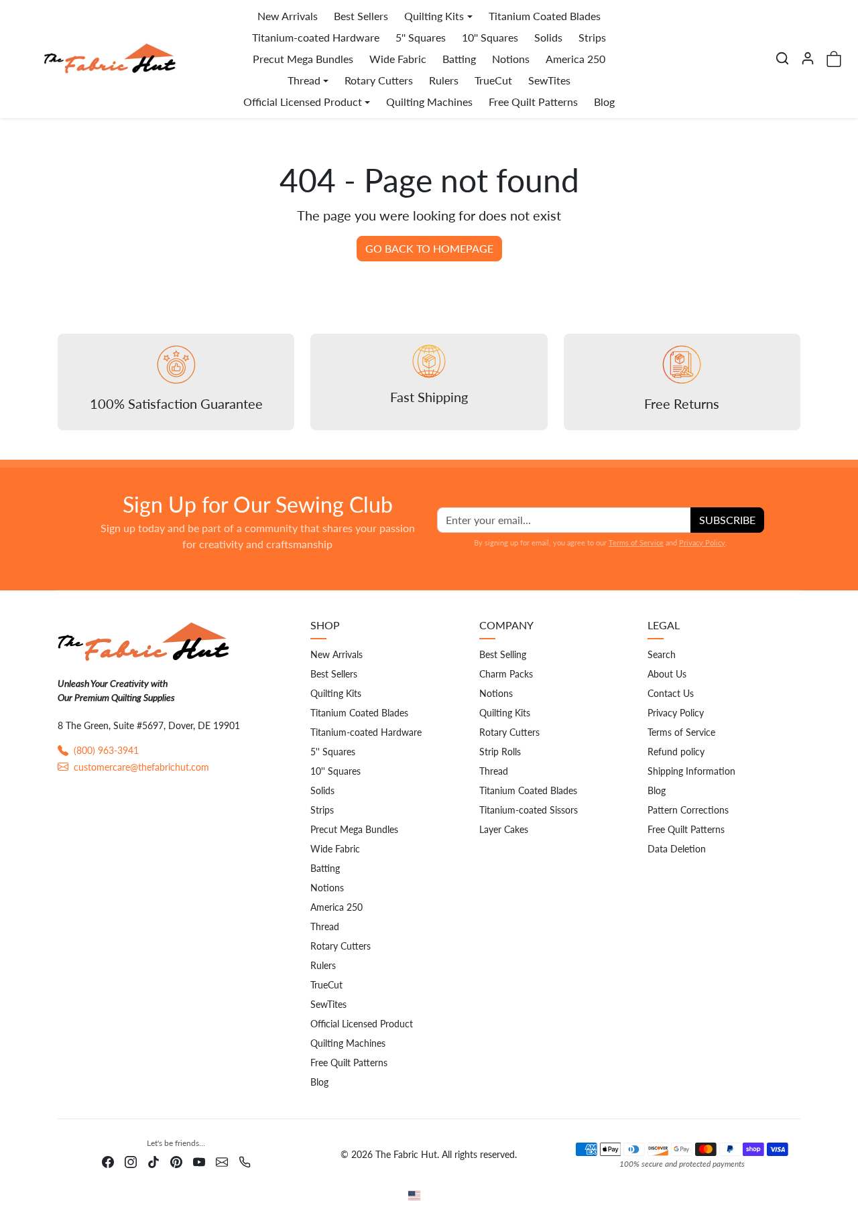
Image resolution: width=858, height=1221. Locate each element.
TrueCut (493, 80)
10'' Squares (490, 37)
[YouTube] (199, 1160)
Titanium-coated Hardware (315, 37)
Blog (604, 101)
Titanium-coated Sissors (528, 810)
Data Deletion (677, 848)
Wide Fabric (397, 58)
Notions (511, 58)
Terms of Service (636, 542)
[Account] (807, 58)
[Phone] (244, 1160)
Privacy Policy (702, 542)
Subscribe (727, 519)
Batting (459, 58)
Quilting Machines (429, 101)
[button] (782, 58)
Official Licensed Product (361, 1023)
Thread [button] (304, 80)
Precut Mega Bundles (303, 58)
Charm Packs (506, 674)
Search (662, 654)
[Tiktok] (153, 1160)
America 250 (575, 58)
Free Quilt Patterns (533, 101)
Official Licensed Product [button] (302, 101)
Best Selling (502, 654)
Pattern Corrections (688, 810)
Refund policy (676, 751)
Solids (548, 37)
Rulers (443, 80)
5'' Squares (420, 37)
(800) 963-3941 (106, 750)
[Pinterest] (176, 1160)
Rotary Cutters (379, 80)
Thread (324, 926)
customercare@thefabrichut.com (141, 767)
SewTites (549, 80)
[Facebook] (108, 1160)
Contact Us (671, 693)
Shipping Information (691, 771)
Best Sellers (361, 15)
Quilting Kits (335, 693)
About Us (667, 674)
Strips (592, 37)
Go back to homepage (429, 248)
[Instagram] (130, 1160)
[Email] (221, 1160)
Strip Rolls (500, 751)
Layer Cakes (503, 829)
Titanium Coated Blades (545, 15)
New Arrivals (287, 15)
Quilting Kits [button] (434, 15)
